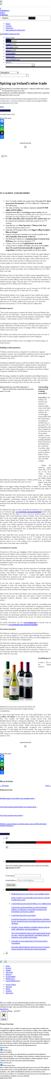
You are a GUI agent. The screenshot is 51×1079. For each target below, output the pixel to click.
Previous (4, 785)
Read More (4, 1009)
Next (48, 785)
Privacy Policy (11, 984)
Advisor (9, 50)
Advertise (9, 28)
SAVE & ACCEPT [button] (6, 1078)
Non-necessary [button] (6, 1063)
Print (2, 107)
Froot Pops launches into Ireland (11, 815)
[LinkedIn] (25, 125)
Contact (9, 26)
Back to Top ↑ (5, 834)
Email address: (11, 880)
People (8, 44)
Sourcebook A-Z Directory (15, 30)
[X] (25, 133)
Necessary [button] (4, 1047)
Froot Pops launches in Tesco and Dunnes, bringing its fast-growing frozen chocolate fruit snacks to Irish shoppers (31, 921)
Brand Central (5, 110)
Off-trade (9, 47)
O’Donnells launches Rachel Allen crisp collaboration (18, 807)
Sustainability (11, 53)
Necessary (7, 1050)
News (8, 38)
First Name (10, 876)
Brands (8, 41)
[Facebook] (25, 121)
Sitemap (9, 987)
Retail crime (10, 56)
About (8, 24)
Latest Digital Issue (13, 59)
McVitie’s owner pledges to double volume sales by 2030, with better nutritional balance (30, 928)
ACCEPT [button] (17, 1011)
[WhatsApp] (25, 129)
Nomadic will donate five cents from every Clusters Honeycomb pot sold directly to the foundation (30, 948)
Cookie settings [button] (6, 1011)
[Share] (25, 137)
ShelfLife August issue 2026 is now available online (17, 798)
